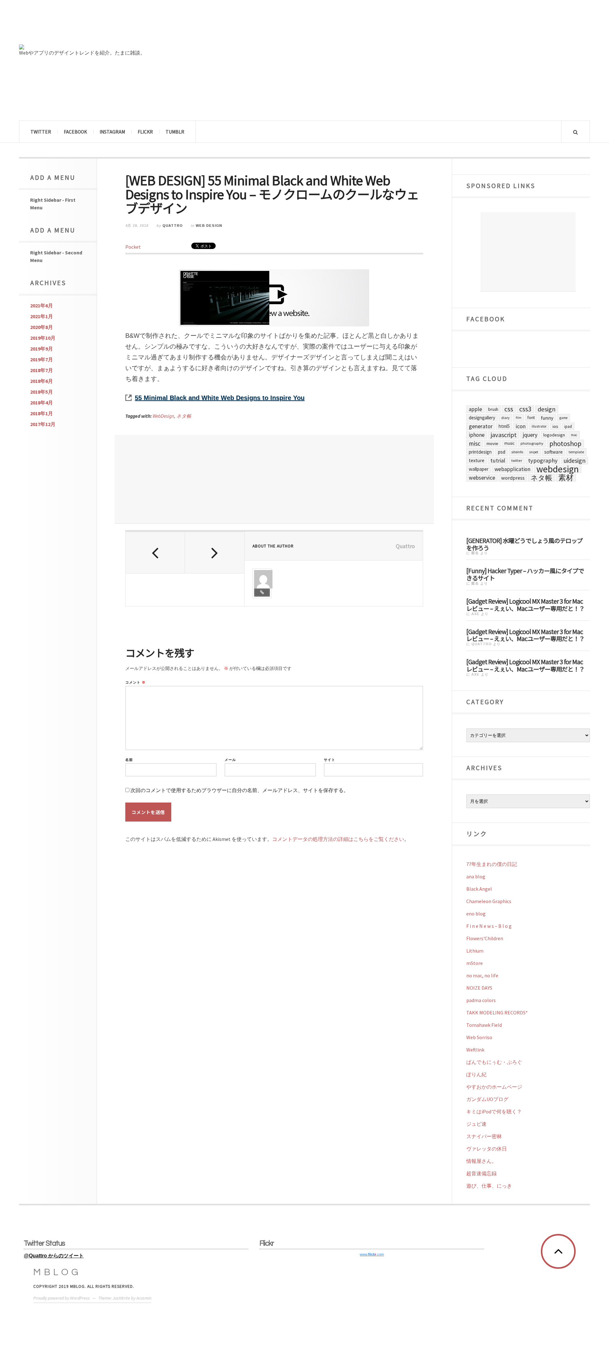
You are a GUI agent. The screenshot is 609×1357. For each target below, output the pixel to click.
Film (518, 418)
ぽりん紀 (476, 1074)
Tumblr (175, 131)
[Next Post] (214, 552)
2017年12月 (43, 424)
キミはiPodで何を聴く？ (494, 1111)
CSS (508, 409)
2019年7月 (41, 359)
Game (563, 418)
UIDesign (575, 460)
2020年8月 (41, 327)
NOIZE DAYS (479, 988)
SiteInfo (517, 451)
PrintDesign (480, 452)
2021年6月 (41, 305)
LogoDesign (554, 435)
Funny (547, 418)
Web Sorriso (479, 1037)
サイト (329, 760)
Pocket (133, 247)
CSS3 (525, 409)
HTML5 (504, 426)
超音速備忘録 (481, 1173)
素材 (565, 478)
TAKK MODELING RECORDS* (497, 1012)
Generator (481, 426)
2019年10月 (43, 338)
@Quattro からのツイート (54, 1255)
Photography (532, 443)
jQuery (530, 434)
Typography (543, 460)
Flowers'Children (484, 938)
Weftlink (475, 1049)
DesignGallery (482, 418)
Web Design (209, 225)
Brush (493, 409)
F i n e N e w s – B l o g (489, 926)
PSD (501, 452)
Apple (475, 409)
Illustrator (539, 426)
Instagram (112, 131)
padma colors (481, 1000)
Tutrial (497, 460)
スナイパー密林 (484, 1136)
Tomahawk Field (484, 1025)
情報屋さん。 (481, 1161)
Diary (505, 417)
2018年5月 (41, 392)
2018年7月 (41, 370)
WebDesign (163, 416)
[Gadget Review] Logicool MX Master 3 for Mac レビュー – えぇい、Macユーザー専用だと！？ (525, 604)
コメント (135, 682)
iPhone (477, 434)
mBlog (57, 1272)
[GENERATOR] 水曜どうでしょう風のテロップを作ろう (524, 544)
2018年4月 (41, 402)
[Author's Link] (262, 592)
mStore (474, 963)
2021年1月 (41, 316)
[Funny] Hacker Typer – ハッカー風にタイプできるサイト (525, 574)
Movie (492, 443)
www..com (372, 1254)
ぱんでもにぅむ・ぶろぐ (494, 1062)
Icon (521, 426)
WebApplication (512, 469)
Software (553, 452)
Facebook (75, 131)
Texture (476, 460)
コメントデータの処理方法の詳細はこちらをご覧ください (338, 839)
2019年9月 (41, 348)
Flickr (145, 131)
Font (531, 417)
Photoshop (565, 443)
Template (576, 451)
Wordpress (513, 478)
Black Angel (479, 889)
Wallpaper (478, 469)
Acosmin (143, 1298)
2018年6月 (41, 381)
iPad (568, 426)
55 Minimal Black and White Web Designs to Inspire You (219, 397)
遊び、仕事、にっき (489, 1186)
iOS (555, 426)
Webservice (482, 477)
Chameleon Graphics (488, 901)
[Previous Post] (155, 552)
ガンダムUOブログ (487, 1099)
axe (475, 614)
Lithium (474, 950)
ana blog (475, 876)
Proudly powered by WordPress (61, 1298)
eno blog (476, 913)
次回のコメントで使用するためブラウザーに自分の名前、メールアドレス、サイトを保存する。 (239, 790)
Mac (574, 435)
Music (509, 443)
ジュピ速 (476, 1124)
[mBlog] (89, 24)
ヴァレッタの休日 (486, 1148)
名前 (129, 760)
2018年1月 (41, 413)
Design (547, 409)
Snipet (533, 452)
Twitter (40, 131)
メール (230, 760)
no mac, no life (482, 975)
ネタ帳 (183, 416)
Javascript (504, 435)
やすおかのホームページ (494, 1087)
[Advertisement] (274, 479)
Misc (475, 443)
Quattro (172, 225)
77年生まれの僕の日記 (491, 864)
